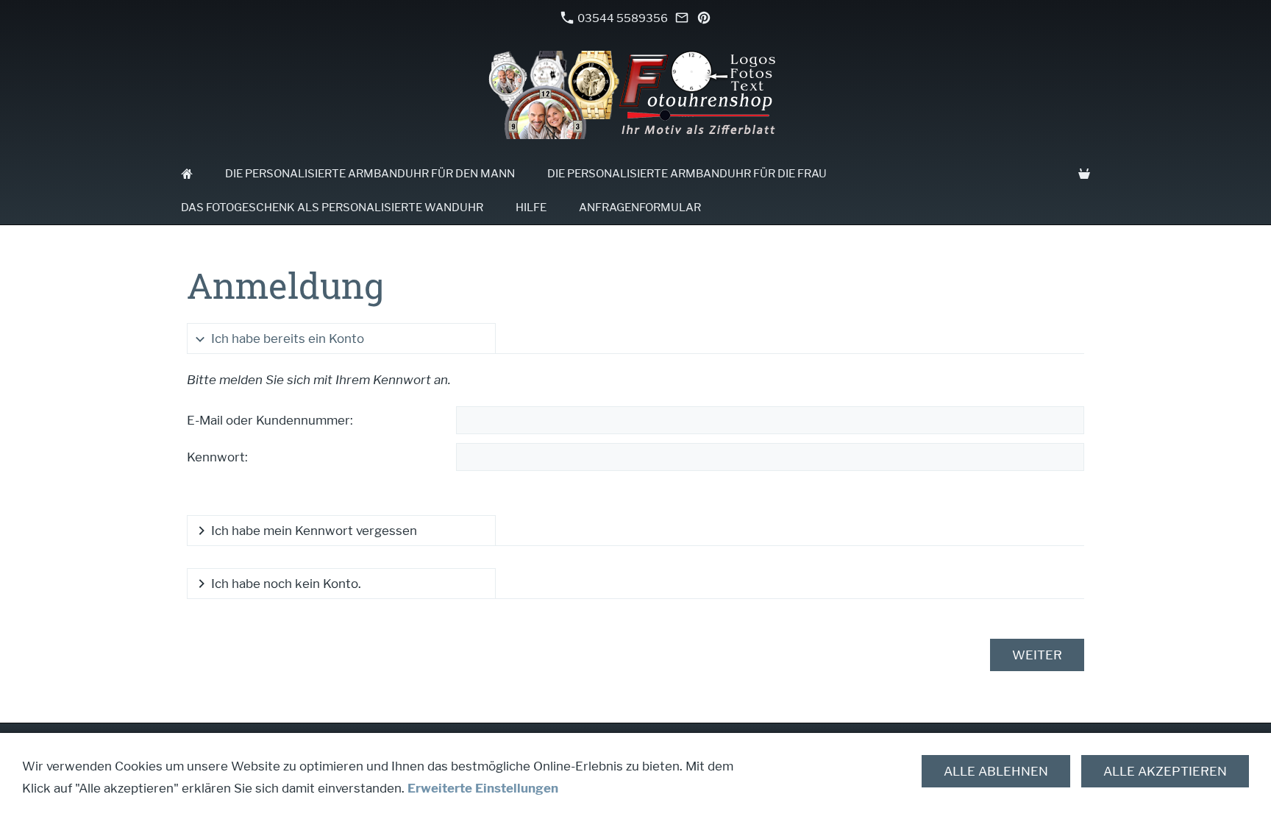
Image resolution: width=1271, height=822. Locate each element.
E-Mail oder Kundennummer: (270, 420)
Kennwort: (217, 457)
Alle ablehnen (996, 771)
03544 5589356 (621, 18)
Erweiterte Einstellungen (482, 788)
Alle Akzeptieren (1165, 771)
